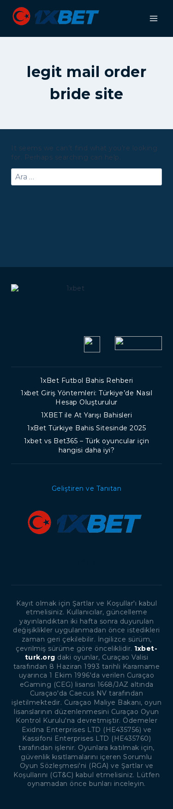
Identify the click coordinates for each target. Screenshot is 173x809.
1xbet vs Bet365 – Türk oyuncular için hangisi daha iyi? (86, 445)
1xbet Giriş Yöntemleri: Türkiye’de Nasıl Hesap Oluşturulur (86, 397)
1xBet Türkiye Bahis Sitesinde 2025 (86, 428)
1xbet (87, 561)
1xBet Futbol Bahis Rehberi (86, 380)
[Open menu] (153, 18)
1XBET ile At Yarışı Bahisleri (86, 415)
